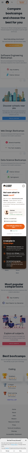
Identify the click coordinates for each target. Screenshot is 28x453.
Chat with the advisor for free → (14, 226)
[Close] (23, 186)
